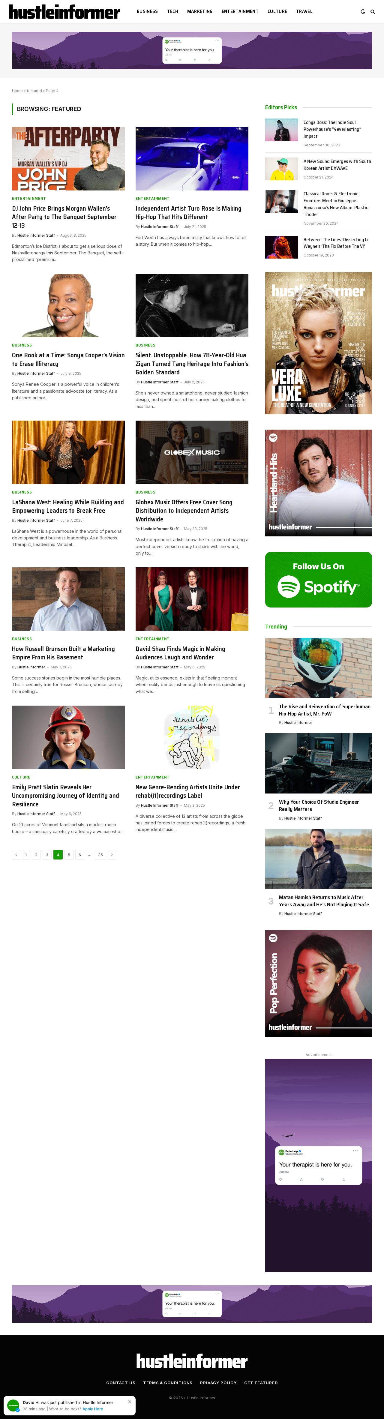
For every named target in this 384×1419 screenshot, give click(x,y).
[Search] (372, 11)
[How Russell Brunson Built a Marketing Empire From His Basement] (68, 599)
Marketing (200, 11)
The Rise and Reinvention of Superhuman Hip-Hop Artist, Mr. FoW (324, 710)
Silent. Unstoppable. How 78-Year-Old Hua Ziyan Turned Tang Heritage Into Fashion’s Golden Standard (192, 364)
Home (17, 90)
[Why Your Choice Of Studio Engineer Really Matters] (318, 763)
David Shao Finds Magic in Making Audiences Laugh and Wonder (180, 653)
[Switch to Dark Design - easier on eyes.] (363, 11)
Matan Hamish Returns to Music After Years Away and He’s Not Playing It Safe (324, 901)
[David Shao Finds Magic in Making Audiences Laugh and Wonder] (192, 599)
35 (100, 854)
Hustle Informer (31, 667)
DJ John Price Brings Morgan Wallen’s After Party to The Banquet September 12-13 (64, 217)
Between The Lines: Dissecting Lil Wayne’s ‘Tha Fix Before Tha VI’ (337, 243)
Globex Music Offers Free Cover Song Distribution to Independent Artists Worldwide (184, 511)
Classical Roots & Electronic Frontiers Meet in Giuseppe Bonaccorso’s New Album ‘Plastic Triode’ (336, 204)
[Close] (129, 1402)
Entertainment (240, 11)
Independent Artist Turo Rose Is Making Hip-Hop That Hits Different (189, 212)
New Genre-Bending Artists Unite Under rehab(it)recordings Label (188, 791)
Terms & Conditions (168, 1382)
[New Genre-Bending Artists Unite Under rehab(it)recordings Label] (192, 737)
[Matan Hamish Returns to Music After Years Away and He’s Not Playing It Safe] (318, 859)
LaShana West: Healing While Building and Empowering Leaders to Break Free (68, 506)
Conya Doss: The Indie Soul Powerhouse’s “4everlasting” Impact (332, 129)
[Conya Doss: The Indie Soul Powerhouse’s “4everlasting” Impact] (281, 129)
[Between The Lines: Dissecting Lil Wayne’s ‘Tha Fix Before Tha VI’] (281, 247)
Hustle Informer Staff (36, 235)
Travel (304, 11)
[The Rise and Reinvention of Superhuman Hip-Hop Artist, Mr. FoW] (318, 668)
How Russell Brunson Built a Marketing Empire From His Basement (63, 653)
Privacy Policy (218, 1382)
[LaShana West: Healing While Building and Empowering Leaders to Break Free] (68, 452)
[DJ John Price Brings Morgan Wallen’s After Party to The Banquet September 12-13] (68, 158)
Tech (172, 11)
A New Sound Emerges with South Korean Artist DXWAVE (337, 165)
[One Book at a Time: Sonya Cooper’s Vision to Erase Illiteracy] (68, 306)
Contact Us (121, 1382)
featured (34, 90)
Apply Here (92, 1408)
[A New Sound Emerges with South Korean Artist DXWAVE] (281, 169)
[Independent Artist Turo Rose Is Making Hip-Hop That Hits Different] (192, 158)
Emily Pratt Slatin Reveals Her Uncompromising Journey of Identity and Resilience (65, 796)
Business (147, 11)
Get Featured (261, 1382)
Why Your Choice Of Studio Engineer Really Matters (319, 805)
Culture (277, 11)
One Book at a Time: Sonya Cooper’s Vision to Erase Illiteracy (68, 359)
